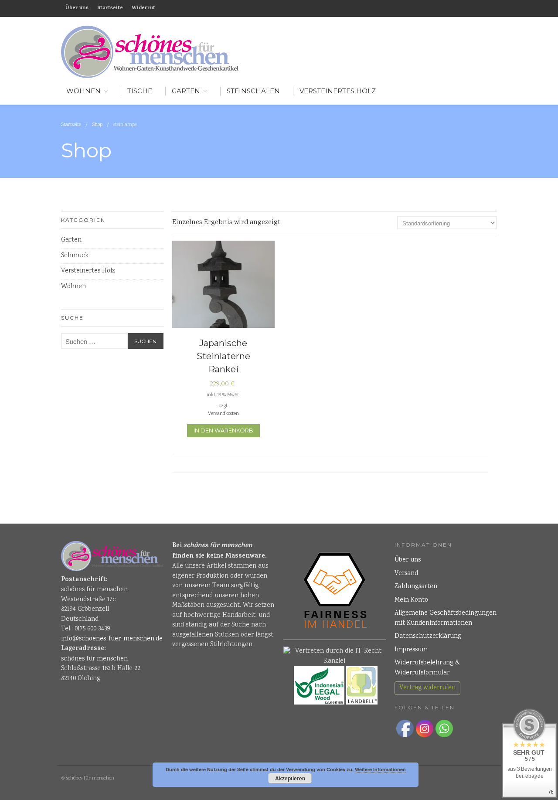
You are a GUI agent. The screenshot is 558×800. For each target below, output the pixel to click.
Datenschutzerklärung (428, 636)
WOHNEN (83, 91)
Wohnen (73, 287)
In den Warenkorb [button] (223, 430)
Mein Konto (411, 600)
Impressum (411, 650)
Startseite (110, 8)
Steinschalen (253, 91)
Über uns (76, 8)
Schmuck (74, 256)
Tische (139, 91)
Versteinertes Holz (337, 91)
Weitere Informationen (380, 769)
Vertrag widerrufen (427, 688)
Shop (97, 125)
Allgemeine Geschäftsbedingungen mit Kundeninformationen (446, 618)
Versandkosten (223, 414)
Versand (406, 574)
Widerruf (143, 8)
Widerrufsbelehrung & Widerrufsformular (427, 668)
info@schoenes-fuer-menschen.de (112, 639)
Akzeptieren (290, 778)
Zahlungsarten (416, 587)
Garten (186, 91)
